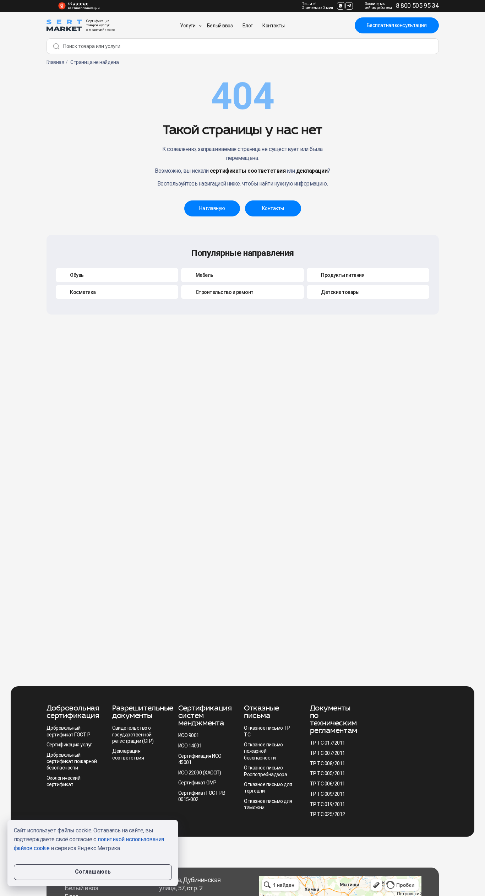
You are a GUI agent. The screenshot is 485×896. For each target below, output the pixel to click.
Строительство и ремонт (225, 292)
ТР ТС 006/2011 (327, 784)
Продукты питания (342, 275)
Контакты (273, 25)
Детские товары (340, 292)
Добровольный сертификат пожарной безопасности (72, 761)
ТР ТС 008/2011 (327, 763)
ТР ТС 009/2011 (327, 794)
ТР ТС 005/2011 (327, 773)
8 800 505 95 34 (417, 5)
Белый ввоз (220, 25)
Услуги (187, 25)
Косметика (83, 292)
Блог (248, 25)
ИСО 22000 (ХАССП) (199, 773)
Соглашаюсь (93, 871)
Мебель (204, 275)
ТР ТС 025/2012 (327, 814)
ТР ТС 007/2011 (327, 753)
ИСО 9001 (188, 735)
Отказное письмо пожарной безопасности (263, 751)
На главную (212, 208)
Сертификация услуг (69, 744)
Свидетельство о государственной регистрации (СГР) (133, 734)
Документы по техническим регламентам (333, 719)
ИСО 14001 (190, 746)
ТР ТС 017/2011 (327, 743)
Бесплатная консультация (397, 25)
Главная (55, 62)
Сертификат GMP (197, 782)
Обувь (77, 275)
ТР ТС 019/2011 (327, 804)
